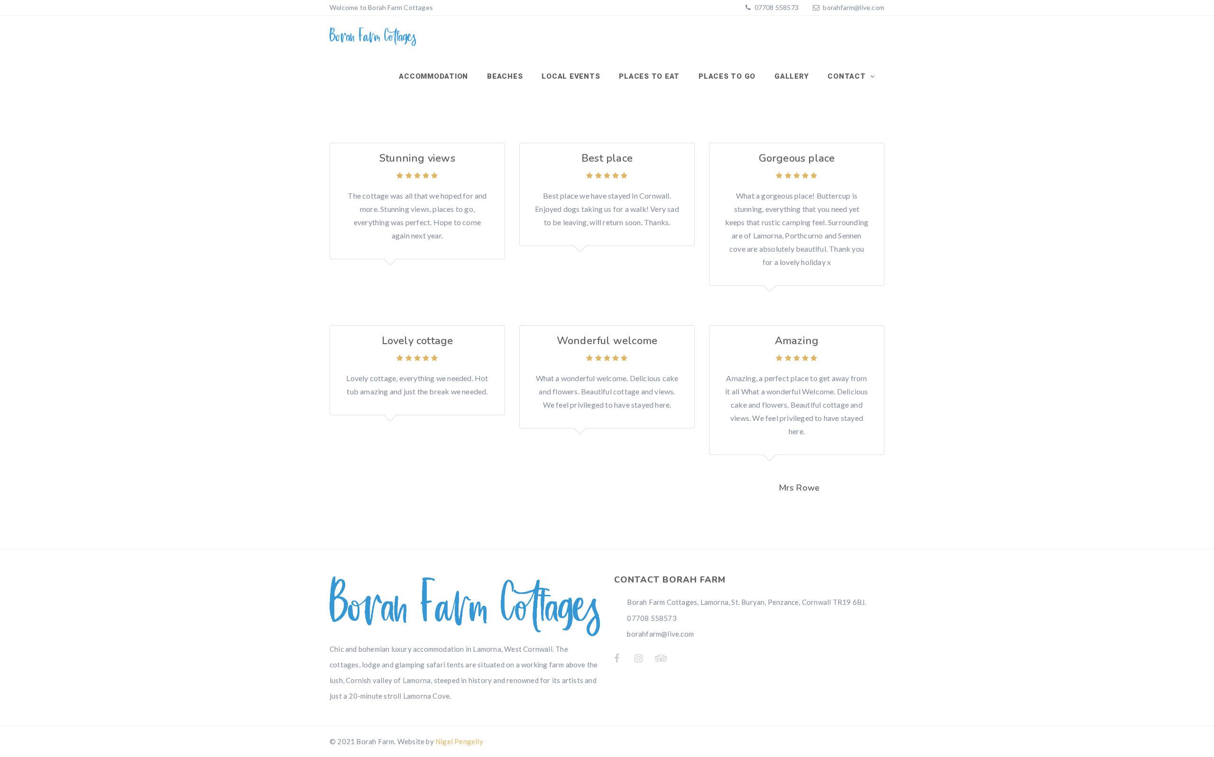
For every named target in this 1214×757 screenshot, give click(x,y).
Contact (848, 76)
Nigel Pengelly (459, 741)
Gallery (791, 76)
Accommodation (433, 76)
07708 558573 (776, 7)
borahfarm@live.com (853, 7)
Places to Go (727, 76)
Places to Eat (649, 76)
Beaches (505, 76)
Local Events (571, 76)
